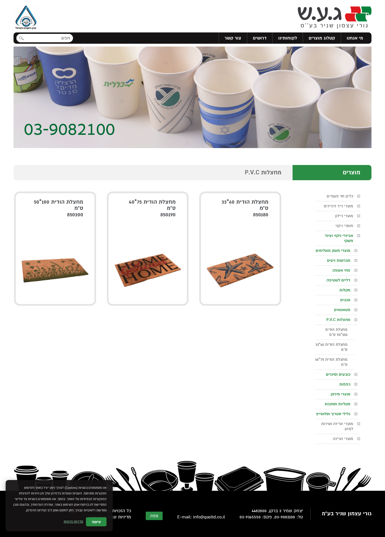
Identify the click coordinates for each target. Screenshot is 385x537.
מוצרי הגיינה (343, 438)
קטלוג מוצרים (322, 38)
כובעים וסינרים (338, 374)
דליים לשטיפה (338, 280)
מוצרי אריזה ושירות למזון (337, 426)
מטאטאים (342, 309)
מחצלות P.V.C (338, 319)
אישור (96, 522)
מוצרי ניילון (344, 216)
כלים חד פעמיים (340, 196)
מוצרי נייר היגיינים (338, 206)
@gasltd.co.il (212, 517)
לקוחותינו (287, 38)
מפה (154, 516)
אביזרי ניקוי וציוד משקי (339, 238)
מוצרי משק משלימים (333, 250)
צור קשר (233, 38)
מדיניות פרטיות (73, 521)
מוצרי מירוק (340, 394)
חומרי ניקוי (344, 225)
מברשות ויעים (338, 260)
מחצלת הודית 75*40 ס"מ (331, 362)
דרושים (260, 38)
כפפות (344, 384)
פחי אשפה (341, 270)
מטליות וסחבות (337, 404)
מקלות (344, 290)
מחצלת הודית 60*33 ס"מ (331, 347)
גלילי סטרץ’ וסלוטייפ (333, 413)
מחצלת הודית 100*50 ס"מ (336, 332)
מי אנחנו (355, 38)
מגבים (345, 300)
